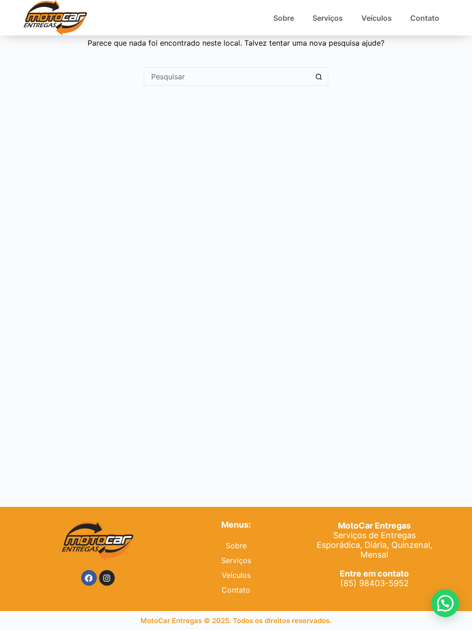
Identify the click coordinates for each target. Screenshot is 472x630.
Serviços (328, 18)
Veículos (376, 18)
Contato (424, 18)
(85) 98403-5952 (374, 578)
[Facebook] (89, 578)
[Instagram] (107, 578)
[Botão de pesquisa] (319, 76)
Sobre (283, 18)
